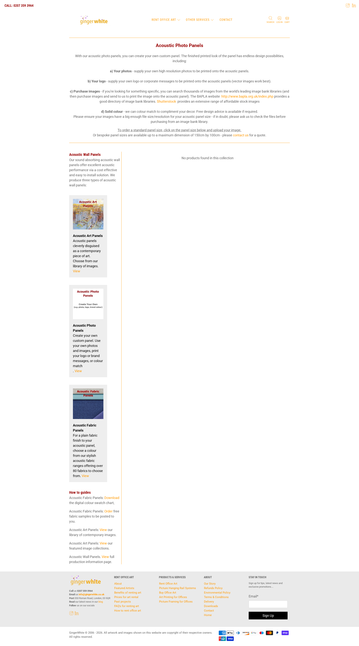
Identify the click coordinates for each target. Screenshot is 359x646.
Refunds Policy (213, 588)
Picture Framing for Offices (176, 601)
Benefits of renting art (127, 592)
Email (253, 596)
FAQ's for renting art (126, 606)
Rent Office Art (164, 20)
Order (108, 511)
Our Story (210, 583)
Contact (226, 20)
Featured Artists (124, 588)
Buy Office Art (167, 592)
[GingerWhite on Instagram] (348, 5)
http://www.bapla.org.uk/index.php (247, 96)
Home (208, 615)
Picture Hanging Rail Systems (177, 588)
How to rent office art (127, 610)
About (118, 583)
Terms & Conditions (216, 597)
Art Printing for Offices (173, 597)
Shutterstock (166, 101)
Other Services (197, 20)
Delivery (209, 601)
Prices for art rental (126, 597)
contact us (240, 135)
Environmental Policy (217, 592)
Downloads (211, 606)
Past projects (122, 601)
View (76, 271)
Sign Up (268, 616)
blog (100, 601)
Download (111, 498)
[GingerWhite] (94, 20)
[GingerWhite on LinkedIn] (354, 5)
